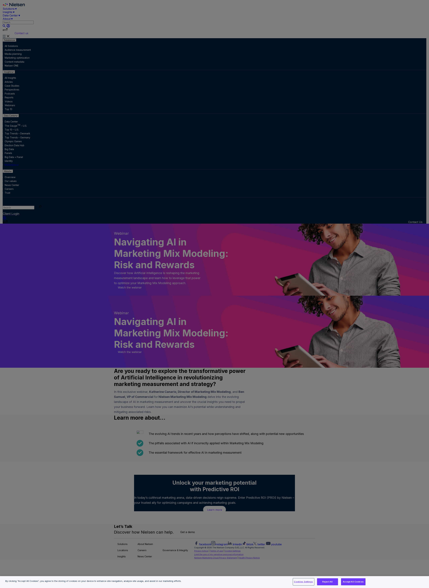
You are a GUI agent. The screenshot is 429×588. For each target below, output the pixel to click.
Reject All (327, 581)
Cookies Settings (303, 581)
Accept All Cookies (353, 581)
